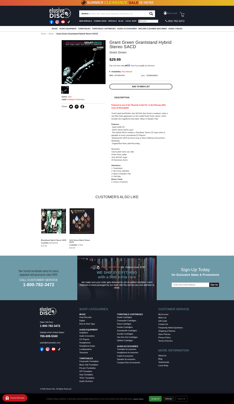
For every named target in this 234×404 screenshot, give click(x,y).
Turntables (84, 29)
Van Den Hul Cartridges (127, 337)
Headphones (85, 343)
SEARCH (84, 14)
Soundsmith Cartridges (127, 331)
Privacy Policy (164, 338)
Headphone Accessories (127, 353)
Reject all (181, 399)
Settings (168, 399)
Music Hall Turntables (88, 365)
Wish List (162, 318)
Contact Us (163, 324)
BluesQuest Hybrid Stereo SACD (53, 240)
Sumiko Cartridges (125, 334)
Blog (160, 359)
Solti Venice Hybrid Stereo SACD (79, 241)
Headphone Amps (87, 346)
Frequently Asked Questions (170, 328)
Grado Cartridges (124, 317)
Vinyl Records (85, 317)
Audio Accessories (127, 29)
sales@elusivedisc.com (50, 343)
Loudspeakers (85, 349)
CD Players (84, 339)
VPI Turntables (85, 371)
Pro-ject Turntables (87, 368)
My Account (163, 314)
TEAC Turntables (86, 378)
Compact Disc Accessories (128, 363)
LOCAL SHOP (130, 21)
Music (55, 29)
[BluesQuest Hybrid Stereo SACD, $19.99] (53, 221)
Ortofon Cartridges (125, 340)
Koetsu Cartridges (125, 327)
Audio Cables (175, 29)
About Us (162, 356)
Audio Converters (86, 336)
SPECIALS (112, 21)
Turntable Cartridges (104, 29)
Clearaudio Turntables (89, 361)
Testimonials (163, 362)
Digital (82, 321)
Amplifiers (83, 333)
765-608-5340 (49, 336)
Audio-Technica (86, 381)
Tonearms (83, 353)
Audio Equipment (68, 29)
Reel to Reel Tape (87, 324)
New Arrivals (85, 21)
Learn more (138, 399)
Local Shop (163, 365)
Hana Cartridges (124, 324)
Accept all (155, 399)
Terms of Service (165, 341)
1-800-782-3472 (38, 284)
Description (121, 97)
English (144, 21)
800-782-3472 (176, 21)
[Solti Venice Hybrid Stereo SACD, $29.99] (82, 221)
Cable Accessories (125, 356)
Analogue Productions (76, 99)
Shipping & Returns (166, 331)
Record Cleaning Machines (152, 29)
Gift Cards (162, 321)
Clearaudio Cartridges (126, 321)
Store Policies (164, 334)
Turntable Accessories (126, 349)
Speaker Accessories (126, 359)
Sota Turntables (86, 375)
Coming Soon (100, 21)
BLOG (120, 21)
